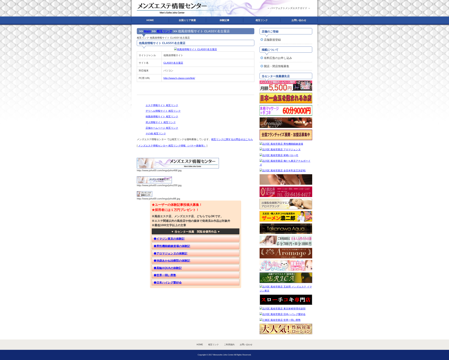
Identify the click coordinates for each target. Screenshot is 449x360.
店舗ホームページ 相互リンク (162, 127)
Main (147, 31)
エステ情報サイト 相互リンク (162, 105)
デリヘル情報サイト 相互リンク (163, 110)
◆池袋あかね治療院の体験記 (172, 260)
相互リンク (262, 20)
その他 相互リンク (156, 133)
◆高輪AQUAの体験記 (168, 267)
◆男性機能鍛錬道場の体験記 (172, 246)
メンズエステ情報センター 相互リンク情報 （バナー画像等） (172, 145)
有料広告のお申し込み (278, 57)
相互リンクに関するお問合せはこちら (232, 139)
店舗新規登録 (272, 39)
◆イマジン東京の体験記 (169, 238)
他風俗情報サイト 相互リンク (162, 116)
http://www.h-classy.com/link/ (179, 78)
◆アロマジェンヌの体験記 (170, 253)
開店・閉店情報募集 (276, 66)
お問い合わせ (298, 20)
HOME (150, 20)
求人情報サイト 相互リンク (161, 122)
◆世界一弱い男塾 (165, 275)
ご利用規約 (229, 344)
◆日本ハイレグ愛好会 (168, 282)
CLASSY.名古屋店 (173, 62)
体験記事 (224, 20)
